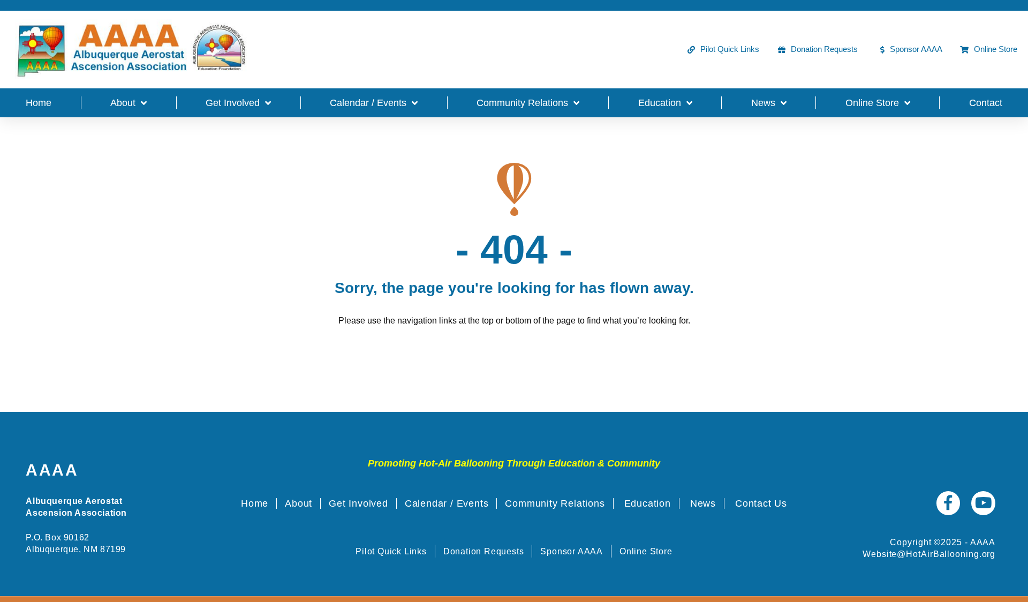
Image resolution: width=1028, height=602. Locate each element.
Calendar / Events (368, 102)
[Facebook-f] (948, 503)
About (122, 102)
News (763, 102)
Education (659, 102)
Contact (985, 102)
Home (38, 102)
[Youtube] (983, 503)
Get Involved (233, 102)
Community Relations (522, 102)
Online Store (872, 102)
